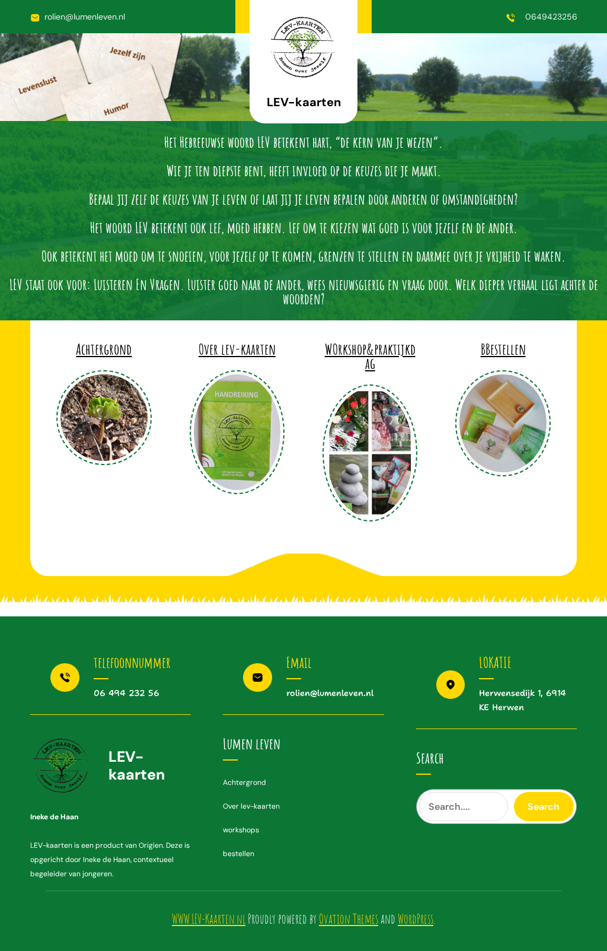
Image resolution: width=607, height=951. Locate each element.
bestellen (238, 853)
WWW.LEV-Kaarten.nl (208, 919)
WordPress (415, 919)
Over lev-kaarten (237, 348)
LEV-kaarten (304, 102)
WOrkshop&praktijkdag (370, 356)
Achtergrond (104, 348)
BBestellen (503, 348)
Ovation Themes (348, 919)
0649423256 (551, 16)
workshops (241, 830)
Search (544, 806)
